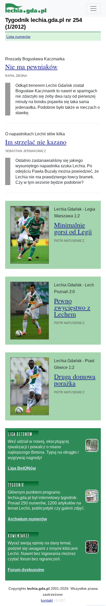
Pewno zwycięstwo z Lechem (72, 307)
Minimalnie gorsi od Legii (73, 228)
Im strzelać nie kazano (35, 141)
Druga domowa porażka (74, 379)
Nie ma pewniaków (31, 66)
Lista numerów (18, 37)
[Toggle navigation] (93, 8)
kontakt (47, 600)
